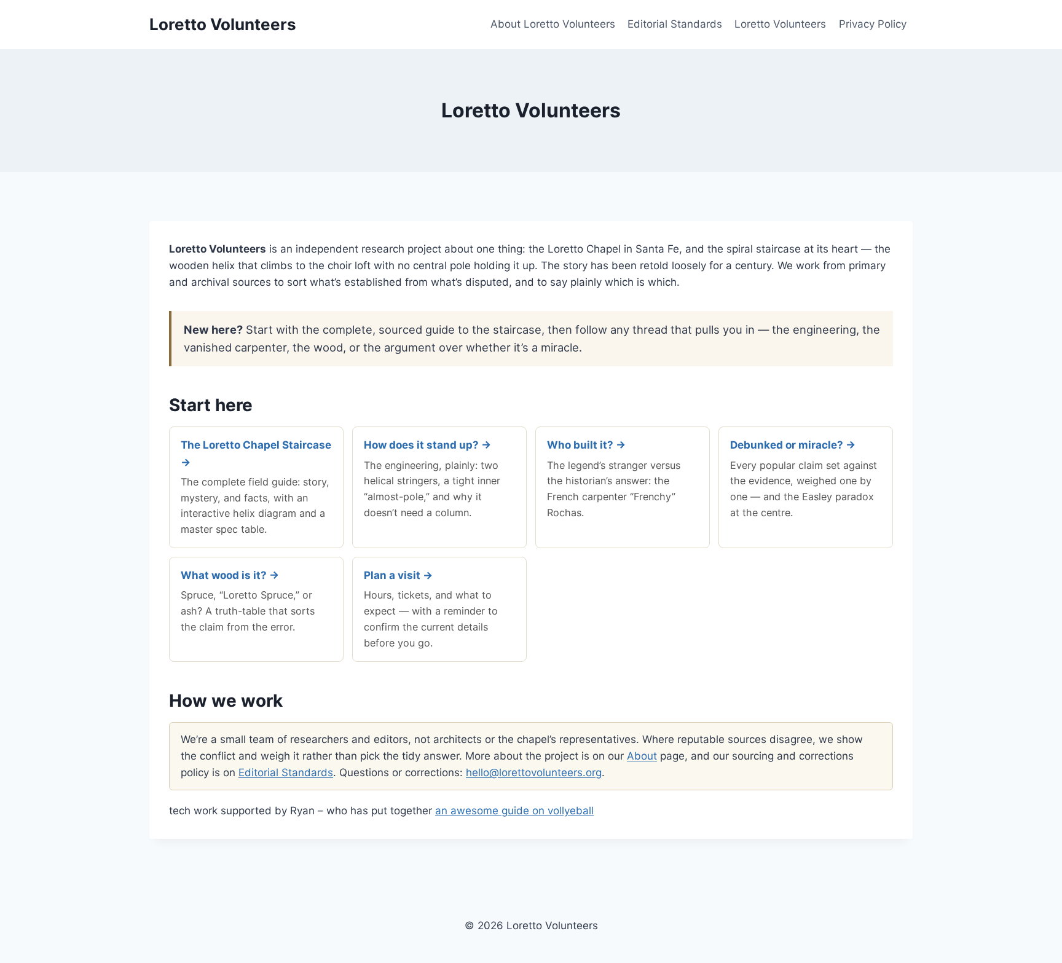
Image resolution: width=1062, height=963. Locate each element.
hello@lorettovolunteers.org (534, 772)
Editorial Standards (674, 24)
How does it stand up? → (427, 445)
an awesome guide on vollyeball (514, 810)
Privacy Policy (873, 24)
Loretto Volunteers (780, 24)
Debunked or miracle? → (793, 445)
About (642, 756)
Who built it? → (586, 445)
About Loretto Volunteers (552, 24)
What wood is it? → (230, 575)
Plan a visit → (398, 575)
